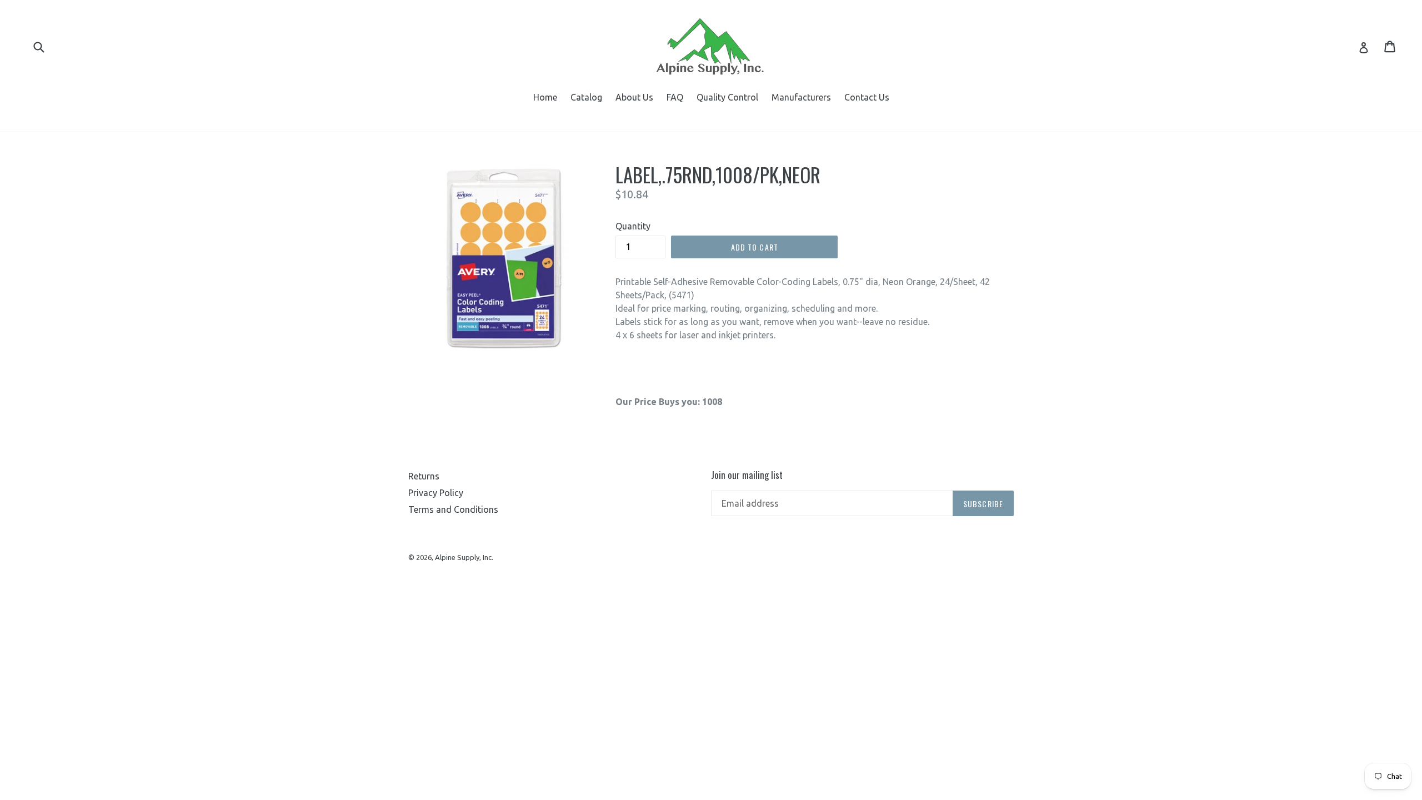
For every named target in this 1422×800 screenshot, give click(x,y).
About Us (634, 97)
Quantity (632, 226)
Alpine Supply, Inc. (464, 557)
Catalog (586, 97)
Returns (423, 476)
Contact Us (866, 97)
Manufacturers (801, 97)
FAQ (675, 97)
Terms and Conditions (453, 509)
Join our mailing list (747, 475)
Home (545, 97)
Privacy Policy (435, 493)
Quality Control (727, 97)
